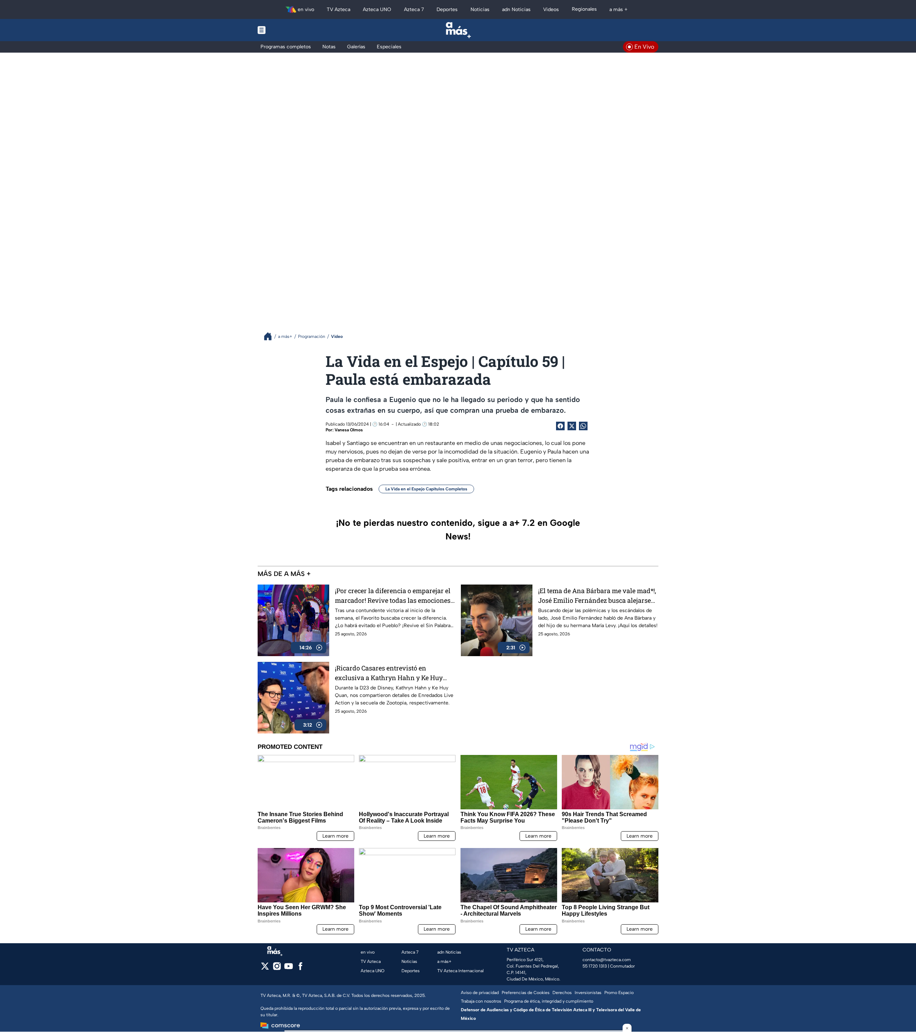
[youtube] (288, 968)
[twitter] (264, 968)
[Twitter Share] (571, 426)
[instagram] (276, 968)
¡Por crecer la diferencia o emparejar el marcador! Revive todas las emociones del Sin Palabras (392, 595)
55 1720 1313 (595, 966)
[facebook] (300, 968)
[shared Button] (583, 426)
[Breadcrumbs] (270, 336)
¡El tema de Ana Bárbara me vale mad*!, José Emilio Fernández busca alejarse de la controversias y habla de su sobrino (597, 595)
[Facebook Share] (560, 426)
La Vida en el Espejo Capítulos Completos (426, 488)
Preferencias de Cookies (526, 992)
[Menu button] (286, 30)
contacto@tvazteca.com (607, 959)
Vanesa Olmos (349, 429)
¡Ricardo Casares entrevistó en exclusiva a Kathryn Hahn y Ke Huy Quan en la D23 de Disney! (389, 673)
